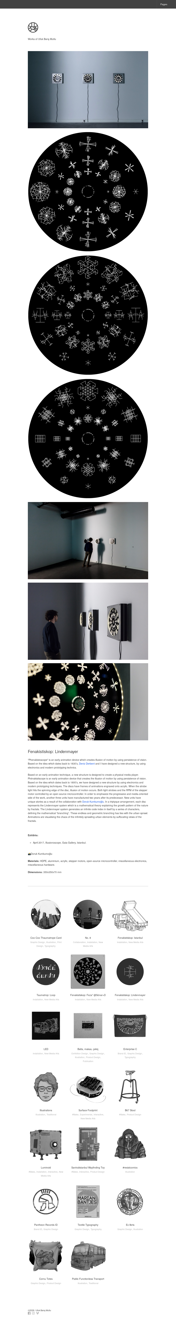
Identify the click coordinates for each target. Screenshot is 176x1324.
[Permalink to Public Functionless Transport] (88, 1255)
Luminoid (46, 1167)
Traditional (51, 1114)
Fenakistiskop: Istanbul (130, 937)
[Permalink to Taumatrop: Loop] (46, 972)
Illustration (51, 942)
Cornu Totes (46, 1278)
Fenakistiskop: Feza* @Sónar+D (88, 995)
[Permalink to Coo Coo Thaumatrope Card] (46, 914)
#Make (75, 1114)
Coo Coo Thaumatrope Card (46, 937)
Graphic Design (37, 942)
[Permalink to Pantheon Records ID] (46, 1201)
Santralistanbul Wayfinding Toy (88, 1167)
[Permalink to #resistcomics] (130, 1144)
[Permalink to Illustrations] (46, 1087)
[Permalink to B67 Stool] (130, 1087)
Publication (88, 1061)
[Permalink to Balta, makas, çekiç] (88, 1026)
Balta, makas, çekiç (88, 1049)
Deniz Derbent (87, 763)
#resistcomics (130, 1167)
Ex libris (130, 1224)
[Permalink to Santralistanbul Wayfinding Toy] (88, 1144)
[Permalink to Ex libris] (130, 1201)
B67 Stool (130, 1110)
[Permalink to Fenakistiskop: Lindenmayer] (130, 972)
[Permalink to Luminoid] (46, 1144)
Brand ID (122, 1053)
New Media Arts (136, 942)
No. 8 (88, 937)
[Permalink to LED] (46, 1026)
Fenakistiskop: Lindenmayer (130, 995)
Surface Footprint (88, 1110)
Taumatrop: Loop (46, 995)
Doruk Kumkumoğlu (93, 801)
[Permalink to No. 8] (88, 914)
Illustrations (46, 1110)
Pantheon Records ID (46, 1224)
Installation (92, 942)
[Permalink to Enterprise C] (130, 1026)
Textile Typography (88, 1224)
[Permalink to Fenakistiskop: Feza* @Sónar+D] (88, 972)
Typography (50, 945)
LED (46, 1049)
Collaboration (79, 942)
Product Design (93, 1057)
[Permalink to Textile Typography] (88, 1201)
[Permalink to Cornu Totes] (46, 1255)
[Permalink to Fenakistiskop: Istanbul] (130, 914)
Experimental (86, 1114)
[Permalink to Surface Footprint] (88, 1087)
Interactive (98, 1114)
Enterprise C (130, 1049)
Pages (163, 4)
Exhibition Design (80, 1053)
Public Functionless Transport (88, 1278)
